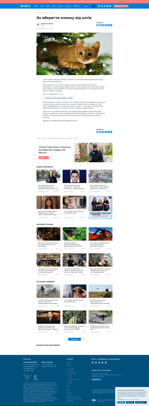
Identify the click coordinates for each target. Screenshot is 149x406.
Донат (43, 158)
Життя (70, 383)
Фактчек (70, 370)
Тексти (54, 6)
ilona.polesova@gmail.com (31, 364)
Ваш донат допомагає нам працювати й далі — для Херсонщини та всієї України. (74, 1)
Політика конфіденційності (74, 398)
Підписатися (96, 379)
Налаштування (140, 402)
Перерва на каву (73, 379)
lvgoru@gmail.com (29, 368)
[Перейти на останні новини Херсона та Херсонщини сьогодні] (26, 6)
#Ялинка (69, 138)
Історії (70, 366)
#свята (75, 138)
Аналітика (71, 368)
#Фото (39, 138)
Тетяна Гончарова (47, 23)
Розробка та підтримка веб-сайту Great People (106, 400)
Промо (70, 381)
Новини (36, 6)
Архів (68, 390)
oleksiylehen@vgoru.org (48, 366)
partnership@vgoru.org (48, 364)
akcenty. (61, 94)
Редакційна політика (73, 396)
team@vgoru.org (28, 370)
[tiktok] (110, 6)
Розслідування (72, 372)
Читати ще (74, 339)
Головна (39, 13)
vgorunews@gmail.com (30, 366)
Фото (51, 13)
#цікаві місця (52, 138)
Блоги (42, 6)
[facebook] (99, 6)
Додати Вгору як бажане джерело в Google (59, 98)
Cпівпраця (76, 6)
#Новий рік (61, 138)
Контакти (68, 6)
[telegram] (107, 6)
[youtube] (104, 6)
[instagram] (101, 6)
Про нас (60, 6)
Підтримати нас (120, 6)
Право (70, 375)
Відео (48, 6)
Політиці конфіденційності (132, 399)
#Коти (44, 138)
